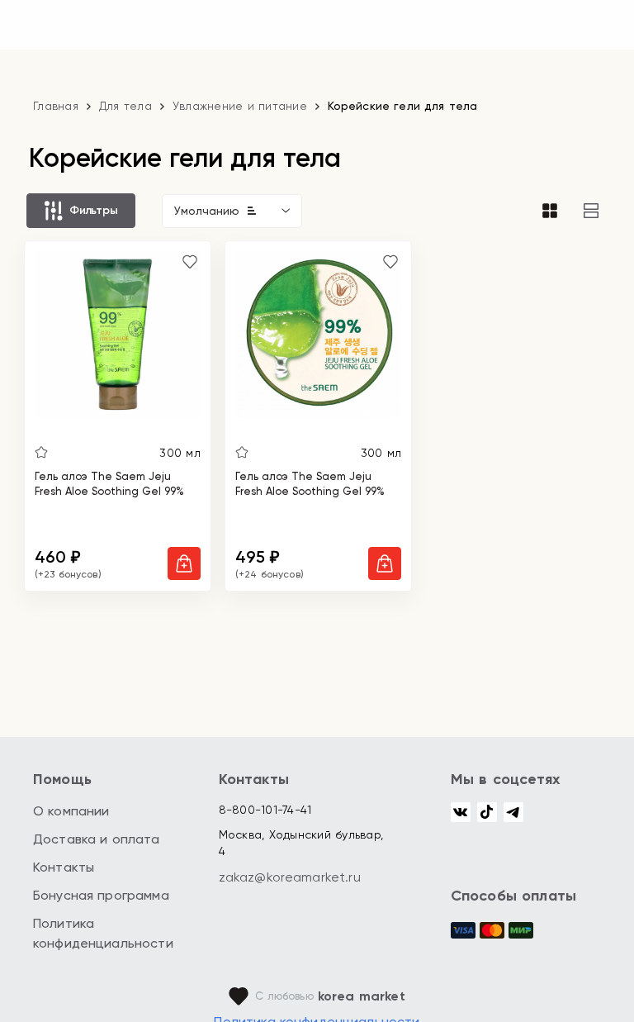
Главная (55, 105)
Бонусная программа (101, 895)
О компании (71, 811)
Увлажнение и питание (240, 105)
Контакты (63, 867)
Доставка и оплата (96, 839)
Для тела (125, 105)
